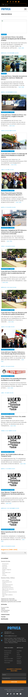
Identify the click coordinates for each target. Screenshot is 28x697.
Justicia (4, 583)
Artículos (4, 604)
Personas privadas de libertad (9, 592)
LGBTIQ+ (3, 609)
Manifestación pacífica (7, 587)
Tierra (3, 574)
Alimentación (5, 563)
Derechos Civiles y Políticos (8, 578)
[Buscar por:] (14, 553)
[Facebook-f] (10, 1)
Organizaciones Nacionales (8, 598)
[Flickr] (18, 1)
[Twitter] (7, 1)
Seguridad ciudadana (7, 594)
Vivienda (4, 575)
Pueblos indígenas (6, 569)
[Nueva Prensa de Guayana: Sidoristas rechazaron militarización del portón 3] (14, 180)
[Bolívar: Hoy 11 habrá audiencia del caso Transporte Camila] (14, 442)
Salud (3, 571)
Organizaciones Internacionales (9, 600)
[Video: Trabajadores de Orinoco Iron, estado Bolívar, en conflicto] (14, 404)
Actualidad (4, 34)
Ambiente (4, 565)
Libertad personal (6, 586)
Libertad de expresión (7, 584)
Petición (4, 593)
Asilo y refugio (5, 580)
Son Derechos (4, 611)
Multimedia (4, 619)
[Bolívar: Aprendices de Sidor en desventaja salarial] (14, 519)
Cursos (3, 617)
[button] (25, 9)
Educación (4, 566)
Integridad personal (7, 581)
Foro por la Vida (5, 607)
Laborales (4, 568)
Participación (5, 590)
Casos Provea (5, 614)
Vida (3, 596)
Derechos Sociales (5, 561)
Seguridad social (6, 572)
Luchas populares (5, 610)
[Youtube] (16, 1)
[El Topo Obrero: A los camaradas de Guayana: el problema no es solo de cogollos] (14, 371)
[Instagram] (13, 1)
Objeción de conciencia (7, 589)
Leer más (21, 48)
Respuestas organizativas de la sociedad (11, 601)
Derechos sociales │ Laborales (8, 112)
